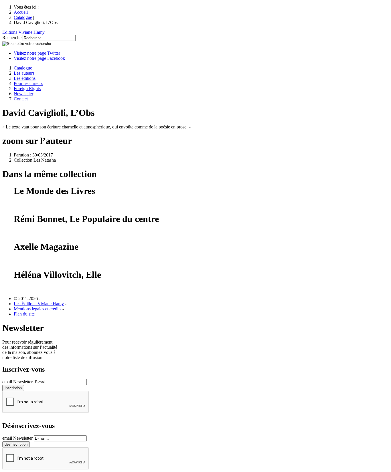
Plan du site (24, 314)
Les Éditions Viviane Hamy (39, 303)
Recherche (11, 37)
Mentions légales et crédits (37, 308)
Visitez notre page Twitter (37, 53)
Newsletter (23, 93)
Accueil (21, 12)
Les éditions (24, 78)
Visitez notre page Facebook (39, 58)
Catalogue (23, 17)
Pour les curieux (28, 83)
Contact (21, 98)
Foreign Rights (27, 88)
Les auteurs (24, 73)
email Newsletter (17, 381)
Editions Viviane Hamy (23, 32)
